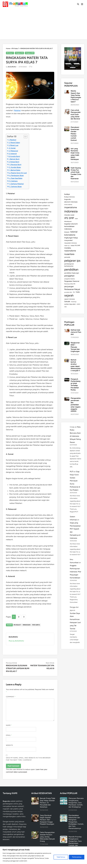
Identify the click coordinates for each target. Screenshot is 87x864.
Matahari (17, 110)
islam (76, 218)
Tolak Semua (61, 857)
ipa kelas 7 (17, 625)
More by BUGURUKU (16, 641)
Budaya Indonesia (69, 197)
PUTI (71, 472)
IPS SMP (69, 218)
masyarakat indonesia (70, 243)
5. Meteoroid (13, 151)
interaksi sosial (69, 215)
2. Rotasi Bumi (14, 162)
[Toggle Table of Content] (24, 136)
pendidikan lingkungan (71, 273)
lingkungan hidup (71, 238)
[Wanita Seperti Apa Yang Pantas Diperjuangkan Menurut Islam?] (66, 91)
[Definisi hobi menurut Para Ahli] (66, 330)
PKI (74, 292)
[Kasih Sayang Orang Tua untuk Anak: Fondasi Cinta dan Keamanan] (66, 168)
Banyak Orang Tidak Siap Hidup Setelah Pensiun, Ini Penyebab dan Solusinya (47, 802)
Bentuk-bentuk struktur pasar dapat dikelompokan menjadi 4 (75, 365)
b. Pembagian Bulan (16, 175)
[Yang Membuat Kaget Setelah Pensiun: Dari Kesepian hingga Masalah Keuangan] (35, 816)
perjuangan (69, 286)
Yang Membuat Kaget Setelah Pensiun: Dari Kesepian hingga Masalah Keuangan (47, 819)
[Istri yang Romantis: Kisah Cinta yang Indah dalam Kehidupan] (66, 149)
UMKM (78, 304)
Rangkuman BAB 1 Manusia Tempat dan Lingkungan (75, 347)
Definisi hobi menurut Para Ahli (76, 332)
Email (9, 735)
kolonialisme (69, 235)
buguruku (67, 199)
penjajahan (69, 275)
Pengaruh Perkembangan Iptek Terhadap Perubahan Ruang (75, 384)
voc (65, 306)
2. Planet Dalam (14, 143)
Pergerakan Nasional (71, 281)
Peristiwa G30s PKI (69, 284)
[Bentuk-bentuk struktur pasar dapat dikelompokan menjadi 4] (66, 360)
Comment (11, 697)
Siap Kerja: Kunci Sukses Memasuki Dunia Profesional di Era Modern (75, 481)
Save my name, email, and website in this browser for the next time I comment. (28, 759)
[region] (43, 855)
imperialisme (70, 207)
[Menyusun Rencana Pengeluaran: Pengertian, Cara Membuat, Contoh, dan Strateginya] (63, 798)
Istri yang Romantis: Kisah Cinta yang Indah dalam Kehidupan (75, 154)
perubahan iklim (68, 292)
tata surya (36, 625)
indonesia (71, 211)
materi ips (67, 245)
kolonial (73, 232)
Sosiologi (73, 301)
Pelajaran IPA (19, 53)
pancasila (67, 257)
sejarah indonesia (69, 299)
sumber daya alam (70, 304)
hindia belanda (68, 204)
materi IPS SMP (75, 245)
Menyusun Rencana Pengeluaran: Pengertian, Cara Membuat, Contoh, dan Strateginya (76, 802)
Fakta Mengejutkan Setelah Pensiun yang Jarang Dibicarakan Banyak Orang (47, 836)
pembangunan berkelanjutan (69, 265)
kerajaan (66, 232)
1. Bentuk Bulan (14, 170)
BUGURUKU (12, 67)
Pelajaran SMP (30, 53)
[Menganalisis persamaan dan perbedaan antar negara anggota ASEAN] (66, 398)
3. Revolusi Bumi (15, 165)
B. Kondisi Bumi (14, 156)
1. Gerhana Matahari (16, 184)
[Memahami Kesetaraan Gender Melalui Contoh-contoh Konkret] (66, 127)
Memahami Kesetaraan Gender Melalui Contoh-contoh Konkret (75, 133)
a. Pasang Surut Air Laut (18, 173)
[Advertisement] (43, 24)
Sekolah (67, 301)
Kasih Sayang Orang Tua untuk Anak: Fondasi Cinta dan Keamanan (76, 173)
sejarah (69, 295)
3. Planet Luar (13, 145)
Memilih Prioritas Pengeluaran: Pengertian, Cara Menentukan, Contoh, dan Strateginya (75, 842)
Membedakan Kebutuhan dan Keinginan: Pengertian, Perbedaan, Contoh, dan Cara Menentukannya (76, 821)
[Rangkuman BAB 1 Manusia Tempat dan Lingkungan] (66, 343)
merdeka (67, 248)
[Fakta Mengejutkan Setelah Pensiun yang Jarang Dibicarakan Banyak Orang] (35, 833)
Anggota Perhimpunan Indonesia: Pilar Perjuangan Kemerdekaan (75, 571)
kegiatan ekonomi (71, 224)
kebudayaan (68, 221)
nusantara (69, 254)
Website (9, 745)
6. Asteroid (13, 154)
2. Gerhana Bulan (15, 187)
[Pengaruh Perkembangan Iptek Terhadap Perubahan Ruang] (66, 379)
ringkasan (26, 625)
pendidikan (71, 269)
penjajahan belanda (69, 279)
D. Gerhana (13, 181)
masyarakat (68, 240)
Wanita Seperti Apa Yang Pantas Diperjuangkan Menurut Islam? (76, 96)
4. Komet (12, 148)
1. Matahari (12, 140)
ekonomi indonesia (70, 202)
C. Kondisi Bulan (15, 167)
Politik (78, 292)
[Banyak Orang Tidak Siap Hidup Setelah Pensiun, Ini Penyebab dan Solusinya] (35, 798)
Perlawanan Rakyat (72, 289)
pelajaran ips (72, 260)
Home (8, 48)
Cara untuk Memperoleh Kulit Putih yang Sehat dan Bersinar (76, 114)
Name (9, 725)
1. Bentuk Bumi (14, 159)
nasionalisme (70, 250)
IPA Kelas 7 (15, 48)
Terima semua (76, 857)
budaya (67, 194)
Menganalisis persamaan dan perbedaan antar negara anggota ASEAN (76, 404)
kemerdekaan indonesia (69, 227)
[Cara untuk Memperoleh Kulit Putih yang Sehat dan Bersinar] (66, 110)
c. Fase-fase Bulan (15, 178)
